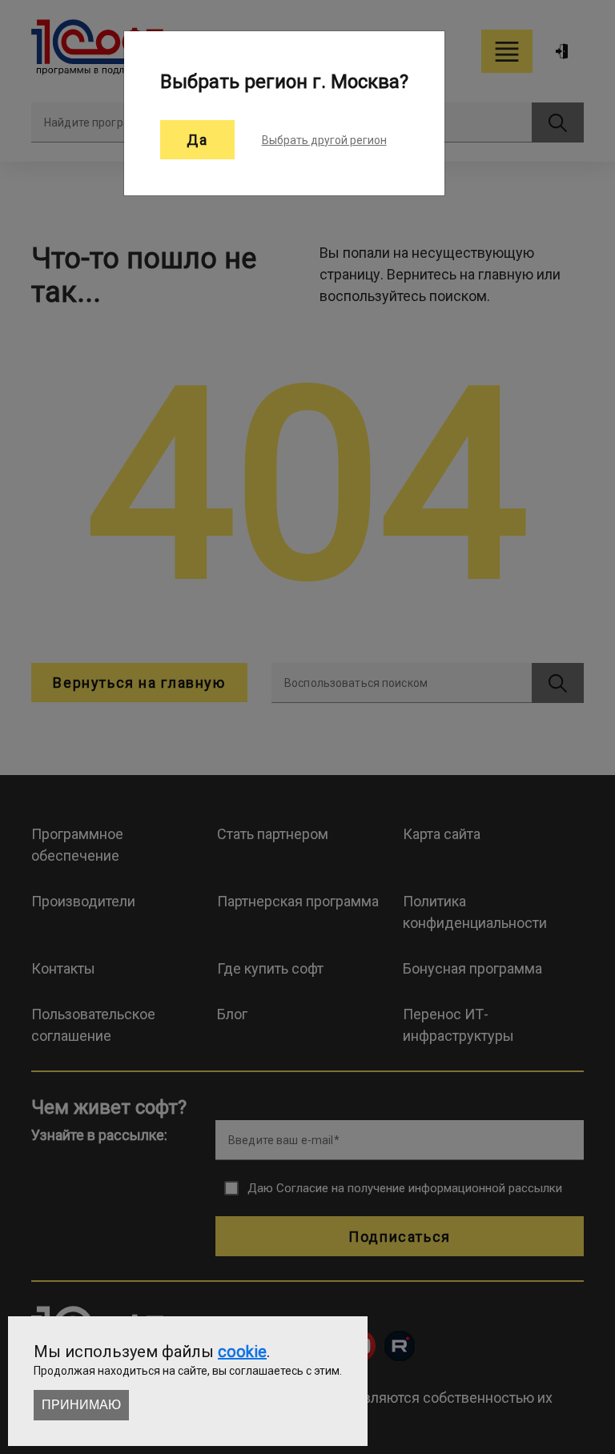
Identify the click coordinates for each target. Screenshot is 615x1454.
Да (197, 139)
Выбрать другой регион (324, 140)
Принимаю (81, 1405)
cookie (242, 1351)
